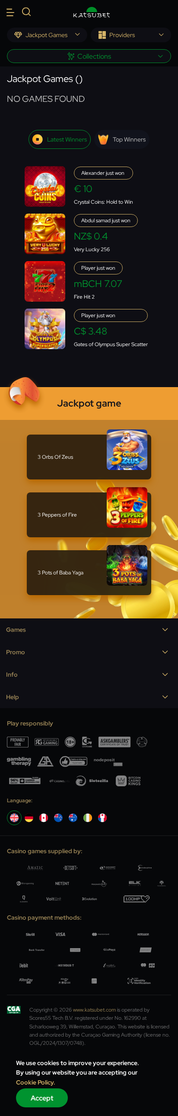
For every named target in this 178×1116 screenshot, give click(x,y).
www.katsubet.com (94, 1009)
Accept (42, 1098)
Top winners (129, 139)
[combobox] (47, 35)
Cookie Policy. (35, 1082)
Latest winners (67, 139)
